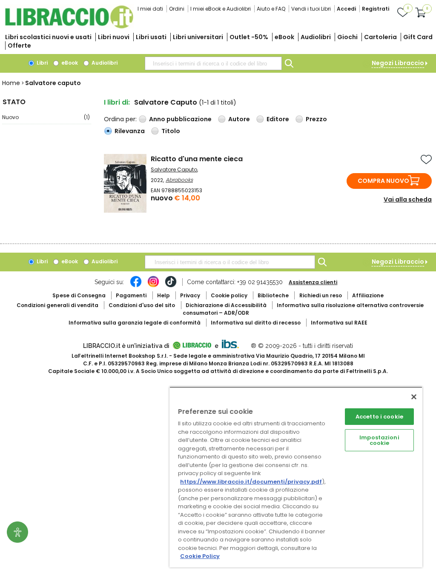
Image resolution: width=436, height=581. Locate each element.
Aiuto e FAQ (271, 8)
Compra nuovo (383, 181)
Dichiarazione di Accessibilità (226, 305)
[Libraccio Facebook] (136, 286)
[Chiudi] (413, 396)
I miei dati (150, 8)
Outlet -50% (248, 37)
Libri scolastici (48, 37)
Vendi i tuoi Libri (311, 8)
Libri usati (151, 37)
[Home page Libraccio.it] (69, 26)
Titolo (170, 131)
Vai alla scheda (408, 199)
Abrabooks (179, 179)
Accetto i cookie (379, 417)
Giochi (347, 37)
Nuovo (46, 117)
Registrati (375, 8)
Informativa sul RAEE (339, 322)
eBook (284, 37)
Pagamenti (131, 295)
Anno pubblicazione (180, 119)
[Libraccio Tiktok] (171, 286)
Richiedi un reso (320, 295)
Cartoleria (380, 37)
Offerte (19, 45)
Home (11, 83)
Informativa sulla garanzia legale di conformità (135, 322)
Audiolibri (316, 37)
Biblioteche (273, 295)
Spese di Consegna (79, 295)
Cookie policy (229, 295)
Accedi (346, 8)
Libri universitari (198, 37)
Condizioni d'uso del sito (142, 305)
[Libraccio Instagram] (153, 286)
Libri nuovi (113, 37)
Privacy (190, 295)
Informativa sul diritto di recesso (256, 322)
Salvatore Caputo (174, 169)
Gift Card (418, 37)
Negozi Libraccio (398, 63)
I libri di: (117, 102)
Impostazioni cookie (379, 440)
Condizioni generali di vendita (57, 305)
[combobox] (213, 63)
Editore (278, 119)
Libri (41, 62)
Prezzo (316, 119)
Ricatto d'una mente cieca (197, 159)
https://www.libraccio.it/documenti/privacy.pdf (251, 482)
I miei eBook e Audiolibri (220, 8)
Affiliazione (368, 295)
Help (163, 295)
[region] (295, 477)
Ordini (176, 8)
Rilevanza (130, 131)
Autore (239, 119)
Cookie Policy (200, 556)
